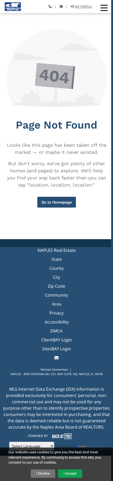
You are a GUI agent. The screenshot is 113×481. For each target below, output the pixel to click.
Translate (96, 446)
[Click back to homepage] (11, 6)
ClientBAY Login (56, 340)
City (56, 277)
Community (56, 295)
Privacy (56, 313)
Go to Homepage (57, 202)
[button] (104, 8)
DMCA (56, 331)
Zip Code (56, 286)
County (56, 268)
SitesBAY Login (56, 349)
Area (56, 304)
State (57, 259)
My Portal (83, 6)
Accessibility (57, 322)
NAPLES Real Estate (57, 250)
